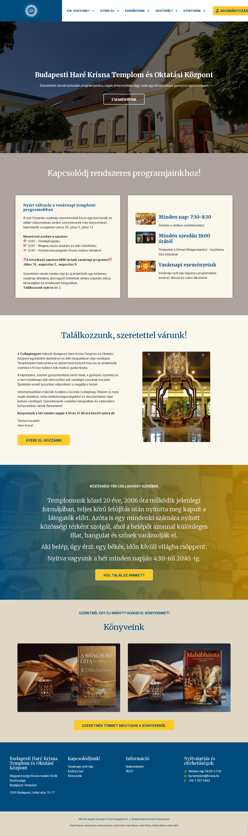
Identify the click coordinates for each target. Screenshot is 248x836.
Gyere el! (107, 11)
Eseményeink (135, 11)
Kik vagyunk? (78, 11)
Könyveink (192, 11)
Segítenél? (164, 11)
